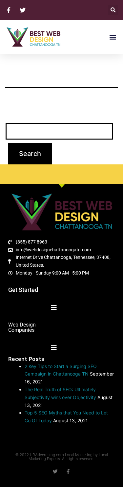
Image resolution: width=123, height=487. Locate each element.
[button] (113, 10)
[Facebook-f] (68, 471)
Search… (17, 114)
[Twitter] (55, 471)
